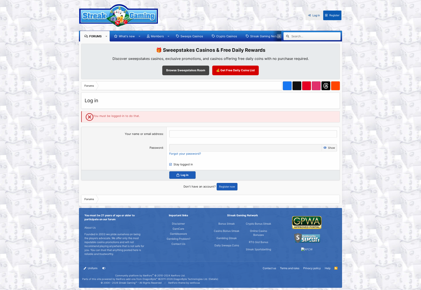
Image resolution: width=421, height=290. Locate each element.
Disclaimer (178, 223)
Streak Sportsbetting (258, 249)
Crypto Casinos (226, 36)
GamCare (178, 228)
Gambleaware (178, 233)
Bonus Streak (226, 223)
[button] (106, 36)
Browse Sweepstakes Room (185, 70)
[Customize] (104, 268)
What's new (127, 36)
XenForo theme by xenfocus (184, 282)
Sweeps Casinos (191, 36)
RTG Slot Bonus (258, 242)
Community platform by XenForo (150, 275)
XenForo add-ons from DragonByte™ (136, 279)
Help (327, 268)
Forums (95, 36)
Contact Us (178, 243)
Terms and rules (289, 268)
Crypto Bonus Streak (258, 223)
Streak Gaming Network (266, 36)
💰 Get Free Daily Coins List (235, 70)
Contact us (269, 268)
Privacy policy (312, 268)
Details (213, 279)
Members (157, 36)
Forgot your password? (185, 153)
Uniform (92, 268)
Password (156, 147)
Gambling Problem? (178, 238)
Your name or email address (144, 134)
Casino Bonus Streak (226, 231)
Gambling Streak (226, 238)
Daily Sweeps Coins (226, 245)
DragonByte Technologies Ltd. (190, 279)
